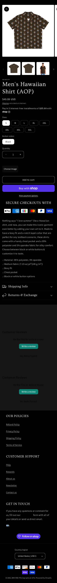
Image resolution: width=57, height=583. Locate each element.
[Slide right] (53, 69)
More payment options (28, 195)
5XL (30, 129)
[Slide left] (3, 69)
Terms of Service (14, 445)
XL (34, 123)
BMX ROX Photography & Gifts (23, 578)
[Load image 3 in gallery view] (42, 68)
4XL (19, 129)
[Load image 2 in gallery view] (28, 68)
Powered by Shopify (44, 578)
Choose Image (10, 169)
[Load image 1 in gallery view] (13, 68)
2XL (44, 123)
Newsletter (11, 485)
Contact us (11, 492)
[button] (28, 286)
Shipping (5, 103)
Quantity (6, 148)
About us (10, 478)
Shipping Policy (13, 438)
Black (8, 141)
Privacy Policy (12, 431)
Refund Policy (13, 424)
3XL (7, 129)
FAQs (8, 465)
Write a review (29, 346)
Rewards (10, 471)
